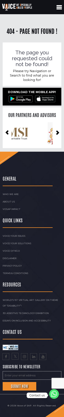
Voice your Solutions (17, 243)
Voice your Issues (14, 236)
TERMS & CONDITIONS (15, 273)
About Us (9, 201)
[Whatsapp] (54, 395)
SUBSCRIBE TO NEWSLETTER (21, 366)
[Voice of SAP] (17, 7)
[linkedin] (33, 357)
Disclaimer (10, 258)
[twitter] (15, 357)
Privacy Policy (12, 265)
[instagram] (24, 357)
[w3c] (10, 347)
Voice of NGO (11, 251)
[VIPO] (32, 133)
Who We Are (11, 194)
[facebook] (6, 357)
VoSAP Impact (11, 209)
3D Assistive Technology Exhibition (26, 313)
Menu (59, 7)
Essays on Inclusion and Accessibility (27, 320)
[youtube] (43, 357)
